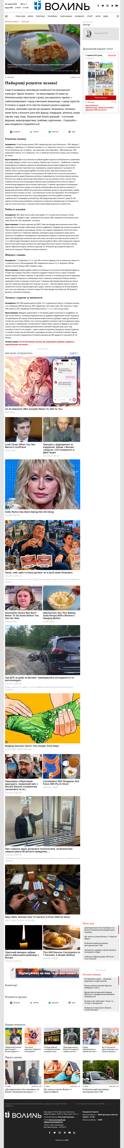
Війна (30, 16)
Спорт (90, 16)
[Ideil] (62, 1140)
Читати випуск (101, 98)
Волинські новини (12, 22)
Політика (40, 16)
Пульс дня (20, 16)
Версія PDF (112, 55)
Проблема (52, 16)
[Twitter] (103, 6)
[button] (24, 4)
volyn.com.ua (72, 1104)
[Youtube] (116, 6)
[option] (101, 106)
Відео (105, 16)
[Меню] (6, 16)
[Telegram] (112, 6)
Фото (98, 16)
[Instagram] (107, 6)
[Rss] (74, 1133)
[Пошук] (118, 16)
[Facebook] (98, 6)
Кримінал (79, 16)
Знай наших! (66, 16)
